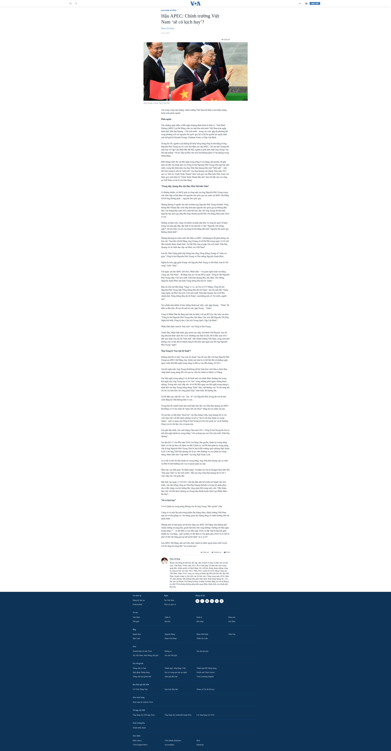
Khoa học (232, 617)
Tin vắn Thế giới (171, 655)
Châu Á (167, 617)
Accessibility (169, 745)
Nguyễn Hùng (170, 634)
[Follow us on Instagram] (212, 601)
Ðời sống (200, 621)
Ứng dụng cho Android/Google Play (178, 715)
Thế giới (136, 621)
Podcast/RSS (137, 604)
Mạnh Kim (137, 634)
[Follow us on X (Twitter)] (202, 601)
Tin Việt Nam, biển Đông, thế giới (145, 655)
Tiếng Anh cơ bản (139, 668)
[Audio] (300, 3)
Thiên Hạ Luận (202, 638)
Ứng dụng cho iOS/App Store (144, 715)
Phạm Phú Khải (202, 634)
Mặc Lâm (136, 638)
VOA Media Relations (173, 740)
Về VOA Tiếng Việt (140, 689)
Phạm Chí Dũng (167, 28)
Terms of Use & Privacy (206, 689)
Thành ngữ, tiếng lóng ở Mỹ (175, 668)
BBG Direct (137, 740)
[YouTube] (306, 3)
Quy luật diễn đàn (171, 689)
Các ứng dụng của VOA (205, 715)
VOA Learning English (205, 676)
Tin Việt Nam (169, 600)
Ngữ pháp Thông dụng (141, 672)
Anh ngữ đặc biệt (171, 676)
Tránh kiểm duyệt (139, 728)
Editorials (200, 745)
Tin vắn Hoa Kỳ (202, 651)
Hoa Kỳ (167, 621)
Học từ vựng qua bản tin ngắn (176, 672)
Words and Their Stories (206, 672)
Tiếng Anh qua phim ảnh (142, 676)
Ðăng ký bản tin (139, 600)
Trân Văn (231, 634)
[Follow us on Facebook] (197, 601)
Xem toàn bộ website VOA (143, 702)
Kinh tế (199, 617)
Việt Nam (136, 617)
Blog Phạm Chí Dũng (168, 10)
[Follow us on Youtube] (207, 601)
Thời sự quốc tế (170, 604)
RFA (198, 740)
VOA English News (140, 745)
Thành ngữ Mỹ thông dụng (206, 668)
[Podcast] (217, 601)
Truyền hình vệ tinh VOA (142, 651)
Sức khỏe (231, 621)
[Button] (225, 39)
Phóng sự (168, 651)
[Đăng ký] (222, 601)
